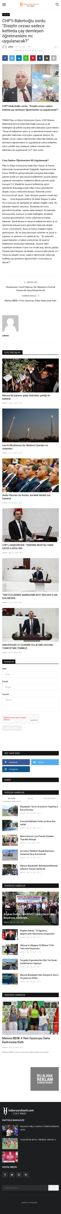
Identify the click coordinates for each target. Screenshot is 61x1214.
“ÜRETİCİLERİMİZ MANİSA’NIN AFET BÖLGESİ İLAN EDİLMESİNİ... (29, 597)
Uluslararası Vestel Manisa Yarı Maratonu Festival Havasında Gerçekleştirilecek (30, 289)
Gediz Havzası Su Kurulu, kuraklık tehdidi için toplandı (26, 497)
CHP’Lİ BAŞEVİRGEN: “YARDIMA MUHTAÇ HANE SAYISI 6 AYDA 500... (27, 547)
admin (10, 47)
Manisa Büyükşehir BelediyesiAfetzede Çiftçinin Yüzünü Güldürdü (39, 867)
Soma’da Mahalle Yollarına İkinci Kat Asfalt (37, 823)
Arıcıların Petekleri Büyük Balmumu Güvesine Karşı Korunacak (37, 852)
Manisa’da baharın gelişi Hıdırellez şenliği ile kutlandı (26, 397)
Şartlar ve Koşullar (29, 1202)
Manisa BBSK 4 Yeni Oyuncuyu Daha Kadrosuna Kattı (30, 300)
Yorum (5, 694)
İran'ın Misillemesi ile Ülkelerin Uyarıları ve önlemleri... (25, 447)
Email (5, 681)
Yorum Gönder (12, 728)
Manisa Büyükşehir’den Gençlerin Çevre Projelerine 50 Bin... (39, 976)
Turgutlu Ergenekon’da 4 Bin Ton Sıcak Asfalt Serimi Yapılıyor (38, 962)
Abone (53, 1187)
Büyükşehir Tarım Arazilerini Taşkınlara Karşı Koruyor (39, 808)
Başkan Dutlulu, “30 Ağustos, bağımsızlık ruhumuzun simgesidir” (37, 932)
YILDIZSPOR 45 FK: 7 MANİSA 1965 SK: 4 (38, 1140)
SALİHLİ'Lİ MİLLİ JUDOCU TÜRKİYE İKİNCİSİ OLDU (39, 1128)
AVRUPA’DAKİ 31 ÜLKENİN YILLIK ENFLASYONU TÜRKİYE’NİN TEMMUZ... (27, 647)
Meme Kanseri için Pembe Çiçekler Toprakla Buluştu (37, 838)
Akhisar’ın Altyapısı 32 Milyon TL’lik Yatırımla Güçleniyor (37, 947)
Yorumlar (9, 661)
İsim (4, 668)
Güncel (6, 14)
